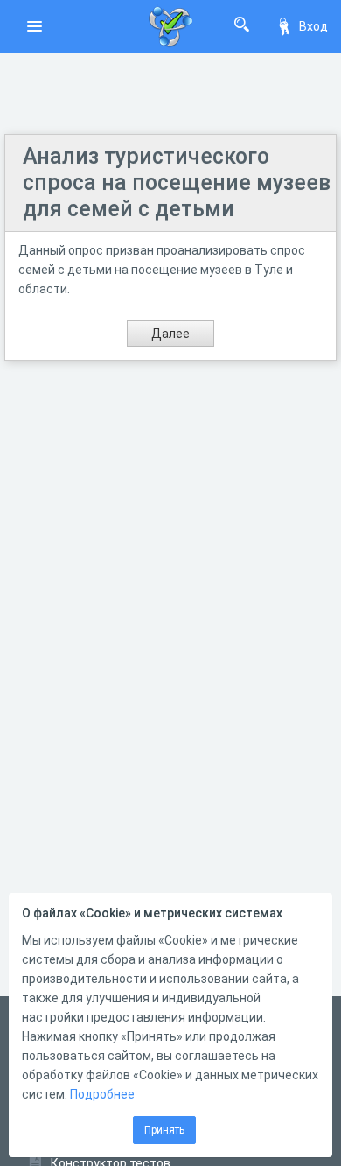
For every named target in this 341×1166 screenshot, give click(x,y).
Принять (164, 1130)
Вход (313, 26)
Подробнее (102, 1094)
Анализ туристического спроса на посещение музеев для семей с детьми (177, 182)
